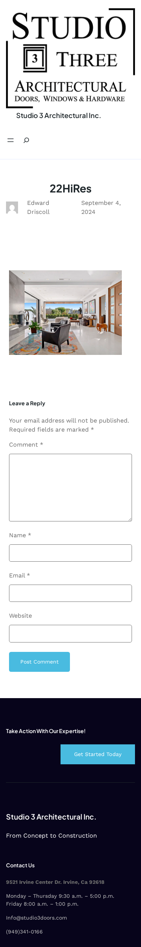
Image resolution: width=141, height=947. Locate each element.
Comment (26, 444)
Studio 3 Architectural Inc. (58, 115)
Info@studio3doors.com (36, 918)
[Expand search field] (26, 140)
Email (19, 575)
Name (20, 535)
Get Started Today (97, 754)
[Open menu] (10, 140)
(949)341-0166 (24, 932)
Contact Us (20, 865)
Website (20, 615)
